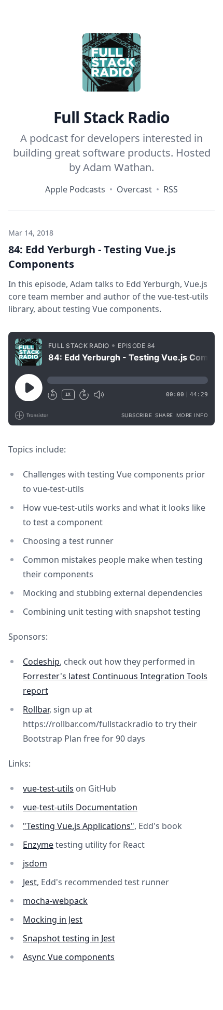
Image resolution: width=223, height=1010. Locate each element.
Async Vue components (69, 957)
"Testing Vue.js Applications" (78, 826)
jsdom (35, 863)
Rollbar (36, 709)
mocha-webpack (55, 901)
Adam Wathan (117, 167)
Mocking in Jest (52, 919)
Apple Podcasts (75, 189)
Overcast (134, 189)
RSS (170, 189)
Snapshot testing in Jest (69, 938)
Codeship (41, 661)
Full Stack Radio (111, 117)
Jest (30, 882)
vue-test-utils (48, 788)
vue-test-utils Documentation (80, 807)
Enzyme (38, 844)
